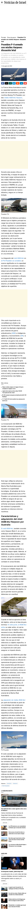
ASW (13, 333)
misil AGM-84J (19, 258)
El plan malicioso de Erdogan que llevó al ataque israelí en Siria (17, 899)
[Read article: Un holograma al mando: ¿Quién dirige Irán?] (14, 863)
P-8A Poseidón (5, 785)
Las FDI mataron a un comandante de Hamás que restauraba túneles (17, 826)
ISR (22, 336)
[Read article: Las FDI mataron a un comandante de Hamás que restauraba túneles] (4, 827)
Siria (3, 805)
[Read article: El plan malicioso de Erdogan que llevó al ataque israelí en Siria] (4, 900)
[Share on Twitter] (6, 83)
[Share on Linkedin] (21, 83)
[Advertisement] (14, 20)
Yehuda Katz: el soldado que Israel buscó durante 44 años (17, 905)
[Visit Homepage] (15, 2)
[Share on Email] (25, 83)
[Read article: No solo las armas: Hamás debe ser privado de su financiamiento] (4, 894)
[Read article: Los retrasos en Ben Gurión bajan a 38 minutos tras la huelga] (4, 846)
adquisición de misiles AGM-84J (14, 700)
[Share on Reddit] (17, 83)
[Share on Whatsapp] (10, 83)
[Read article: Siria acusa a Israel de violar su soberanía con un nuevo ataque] (4, 833)
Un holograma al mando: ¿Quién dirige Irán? (12, 871)
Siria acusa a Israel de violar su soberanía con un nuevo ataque (16, 832)
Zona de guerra (11, 37)
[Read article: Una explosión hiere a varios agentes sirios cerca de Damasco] (14, 800)
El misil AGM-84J (7, 528)
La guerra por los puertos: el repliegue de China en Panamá (16, 887)
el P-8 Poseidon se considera (11, 261)
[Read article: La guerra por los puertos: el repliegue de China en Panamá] (4, 888)
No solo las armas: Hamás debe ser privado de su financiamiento (17, 893)
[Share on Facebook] (3, 83)
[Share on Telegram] (14, 83)
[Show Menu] (2, 2)
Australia (9, 783)
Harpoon (15, 783)
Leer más (6, 822)
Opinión (4, 868)
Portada (3, 37)
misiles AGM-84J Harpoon (13, 97)
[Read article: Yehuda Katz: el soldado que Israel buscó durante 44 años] (4, 906)
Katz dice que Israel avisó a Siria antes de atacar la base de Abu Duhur (17, 839)
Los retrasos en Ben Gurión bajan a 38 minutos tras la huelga (17, 845)
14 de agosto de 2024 (6, 66)
